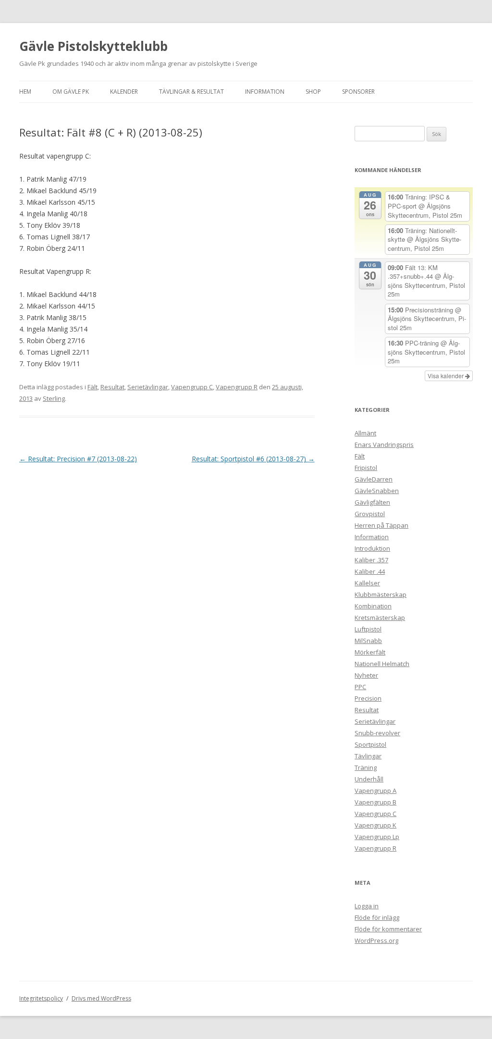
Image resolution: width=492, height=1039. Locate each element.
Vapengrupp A (375, 790)
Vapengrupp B (375, 802)
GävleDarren (374, 479)
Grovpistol (370, 513)
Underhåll (369, 779)
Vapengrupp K (375, 825)
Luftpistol (368, 629)
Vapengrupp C (192, 387)
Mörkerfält (370, 652)
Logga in (367, 906)
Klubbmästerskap (380, 594)
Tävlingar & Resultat (191, 91)
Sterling (54, 398)
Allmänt (365, 433)
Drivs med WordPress (101, 998)
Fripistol (366, 467)
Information (264, 91)
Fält (92, 387)
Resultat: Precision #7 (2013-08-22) (78, 458)
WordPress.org (376, 940)
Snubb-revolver (377, 733)
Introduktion (372, 548)
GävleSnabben (377, 490)
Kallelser (367, 583)
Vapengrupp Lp (377, 836)
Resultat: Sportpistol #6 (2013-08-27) (253, 458)
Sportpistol (370, 744)
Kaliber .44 (370, 571)
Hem (25, 91)
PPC (360, 686)
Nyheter (366, 675)
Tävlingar (368, 756)
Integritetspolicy (41, 998)
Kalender (124, 91)
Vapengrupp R (237, 387)
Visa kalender (446, 375)
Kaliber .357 (371, 560)
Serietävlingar (147, 387)
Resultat (112, 387)
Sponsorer (358, 91)
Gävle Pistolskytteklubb (93, 46)
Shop (313, 91)
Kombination (373, 606)
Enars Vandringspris (384, 444)
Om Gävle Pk (70, 91)
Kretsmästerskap (380, 617)
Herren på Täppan (381, 525)
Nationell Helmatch (382, 663)
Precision (368, 698)
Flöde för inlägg (377, 917)
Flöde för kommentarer (388, 929)
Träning (366, 767)
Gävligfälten (372, 502)
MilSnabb (368, 640)
